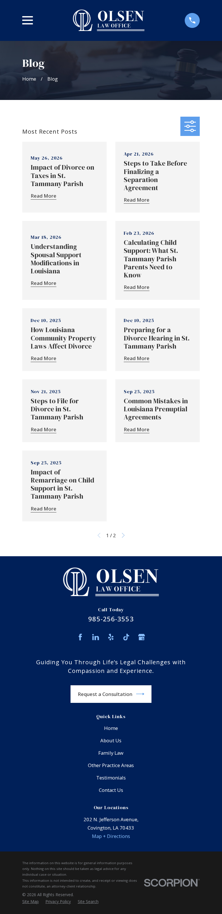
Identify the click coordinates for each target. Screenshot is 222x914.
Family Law (110, 753)
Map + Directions (111, 836)
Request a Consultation (105, 694)
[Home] (109, 20)
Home (111, 728)
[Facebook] (80, 637)
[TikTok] (126, 637)
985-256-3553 (111, 618)
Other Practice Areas (111, 765)
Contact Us (111, 790)
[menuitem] (30, 901)
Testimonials (111, 777)
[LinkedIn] (95, 637)
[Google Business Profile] (141, 637)
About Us (110, 740)
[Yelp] (111, 637)
